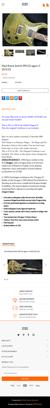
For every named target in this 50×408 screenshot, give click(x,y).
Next (48, 55)
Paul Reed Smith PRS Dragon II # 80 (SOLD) (22, 251)
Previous (2, 55)
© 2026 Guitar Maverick (29, 400)
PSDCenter (37, 404)
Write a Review (9, 78)
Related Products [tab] (8, 244)
